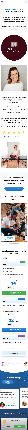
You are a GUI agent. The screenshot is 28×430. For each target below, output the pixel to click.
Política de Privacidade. (12, 423)
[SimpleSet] (2, 2)
